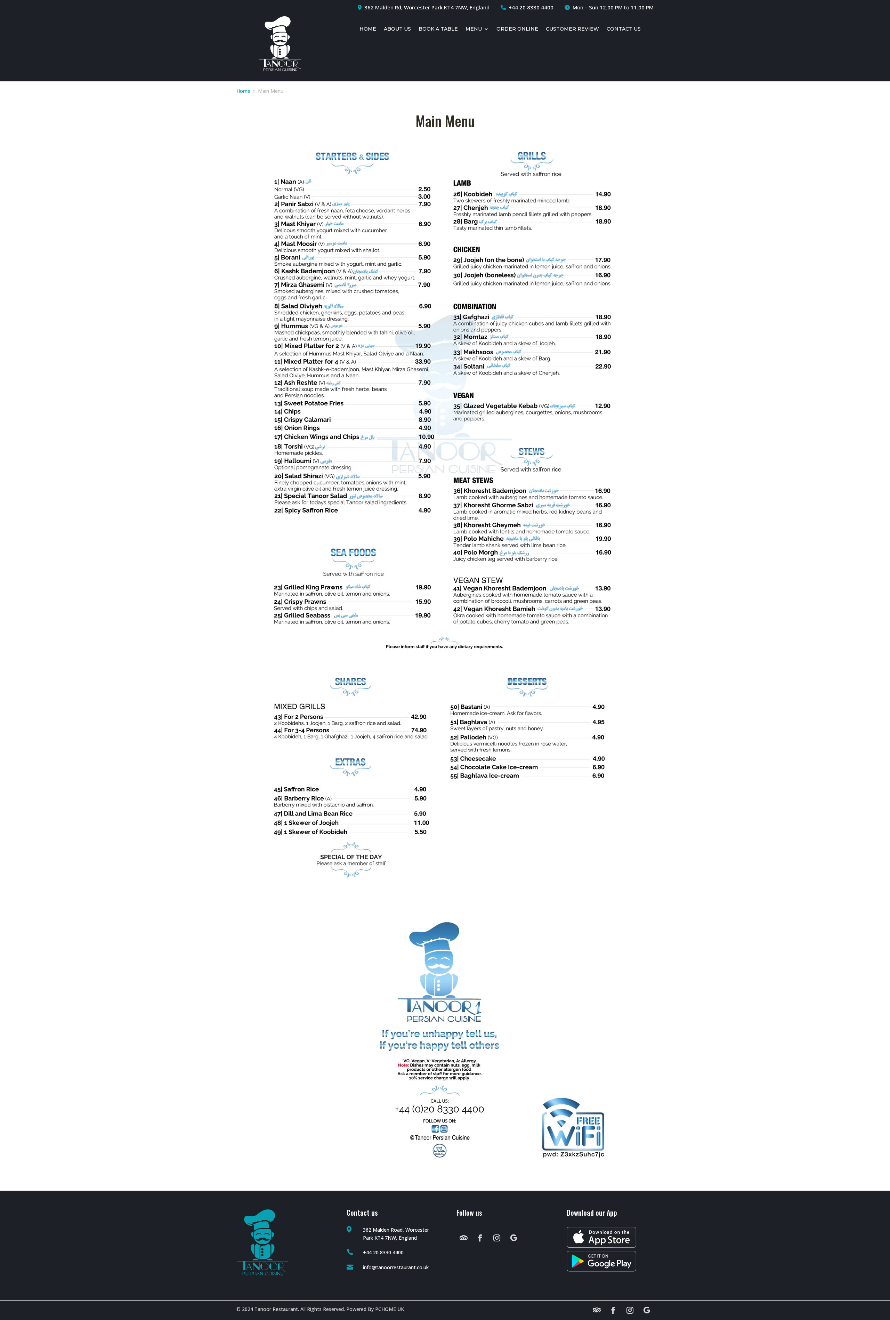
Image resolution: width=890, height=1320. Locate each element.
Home (367, 29)
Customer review (572, 29)
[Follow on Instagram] (497, 1238)
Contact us (624, 29)
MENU (474, 29)
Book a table (438, 29)
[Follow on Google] (513, 1238)
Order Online (517, 29)
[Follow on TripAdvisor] (463, 1238)
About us (397, 29)
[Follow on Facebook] (480, 1238)
